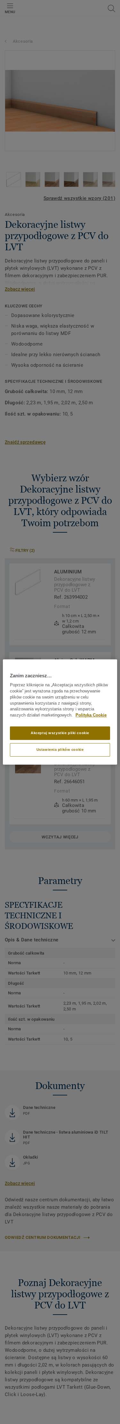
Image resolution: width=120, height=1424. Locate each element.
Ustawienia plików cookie (60, 749)
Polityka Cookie (91, 715)
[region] (60, 712)
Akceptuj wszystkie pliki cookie (60, 733)
